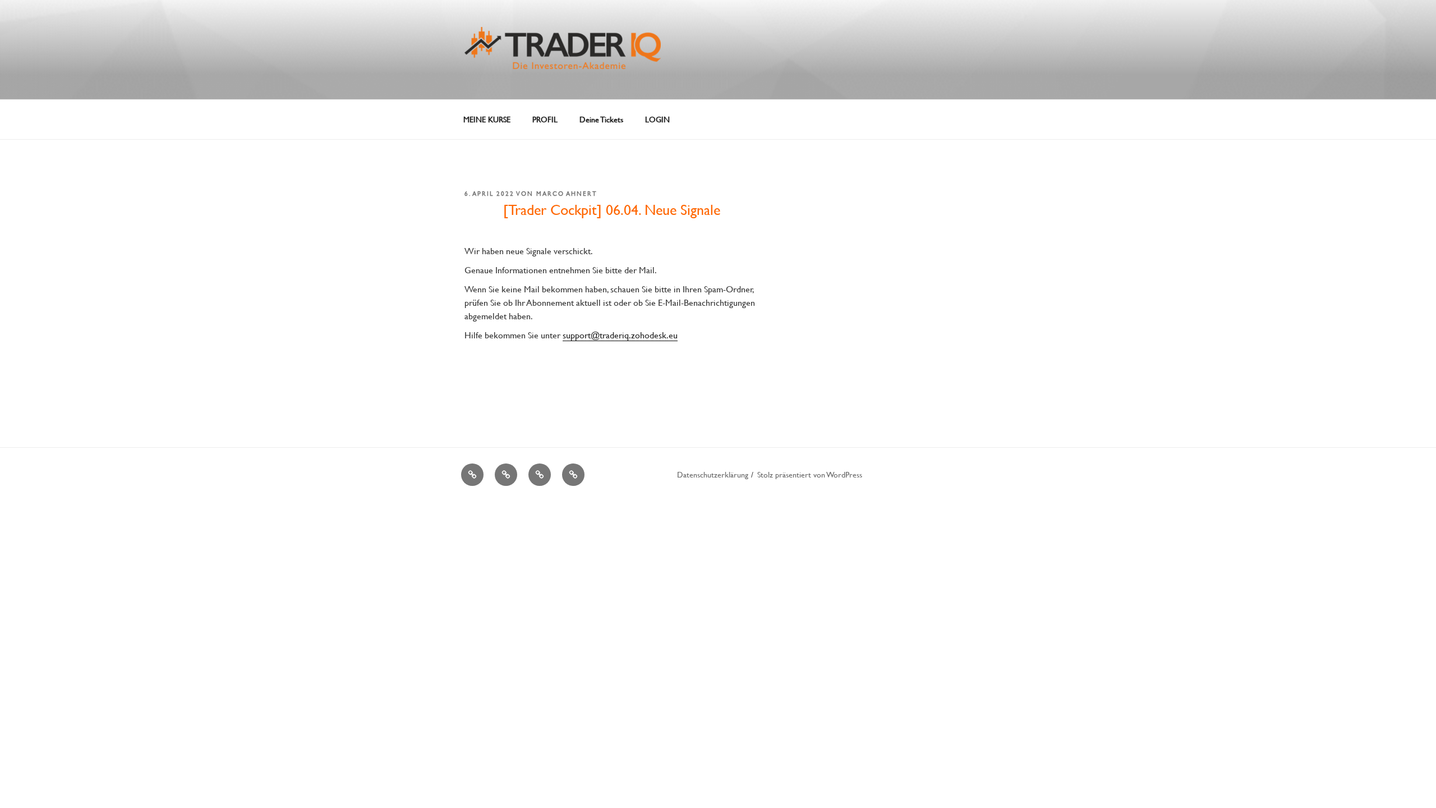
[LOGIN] (573, 474)
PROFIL (545, 119)
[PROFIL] (506, 474)
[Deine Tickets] (539, 474)
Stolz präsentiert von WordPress (809, 474)
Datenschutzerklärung (712, 474)
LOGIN (657, 119)
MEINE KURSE (486, 119)
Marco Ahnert (566, 193)
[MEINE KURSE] (472, 474)
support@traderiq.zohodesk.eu (620, 334)
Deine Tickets (601, 119)
